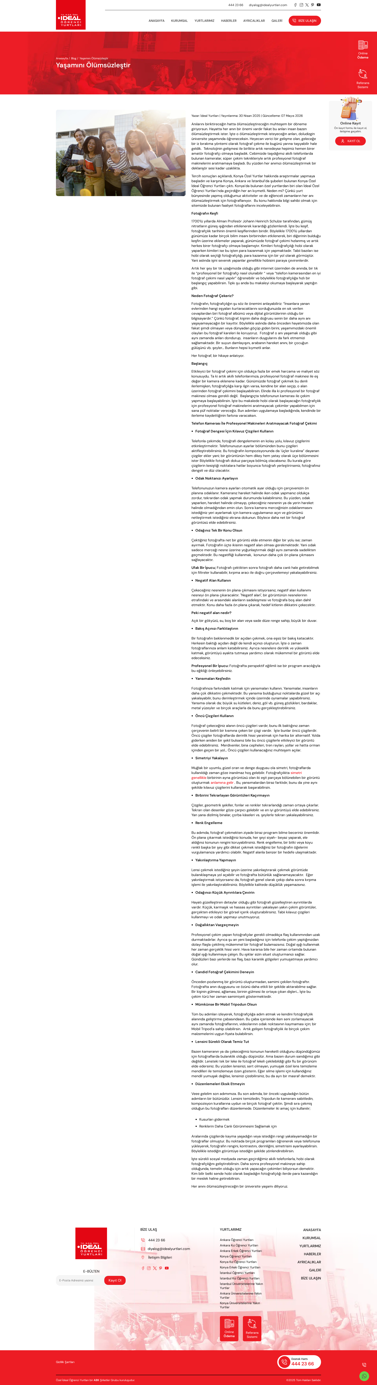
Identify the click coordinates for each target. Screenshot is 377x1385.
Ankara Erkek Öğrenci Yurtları (241, 1251)
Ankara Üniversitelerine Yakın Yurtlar (241, 1295)
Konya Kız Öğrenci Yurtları (238, 1262)
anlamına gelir (222, 782)
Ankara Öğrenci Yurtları (236, 1240)
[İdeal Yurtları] (71, 15)
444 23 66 (235, 5)
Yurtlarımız (204, 21)
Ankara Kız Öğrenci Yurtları (239, 1245)
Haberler (312, 1254)
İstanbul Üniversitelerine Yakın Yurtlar (241, 1286)
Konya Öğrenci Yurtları (236, 1256)
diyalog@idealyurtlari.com (268, 5)
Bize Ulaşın (307, 21)
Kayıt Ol (115, 1280)
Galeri (315, 1270)
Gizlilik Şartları (65, 1362)
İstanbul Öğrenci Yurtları (237, 1273)
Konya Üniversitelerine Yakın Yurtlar (240, 1305)
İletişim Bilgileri (157, 1257)
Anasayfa (157, 21)
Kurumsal (312, 1238)
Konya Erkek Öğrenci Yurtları (240, 1267)
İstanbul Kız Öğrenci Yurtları (240, 1278)
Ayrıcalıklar (254, 21)
